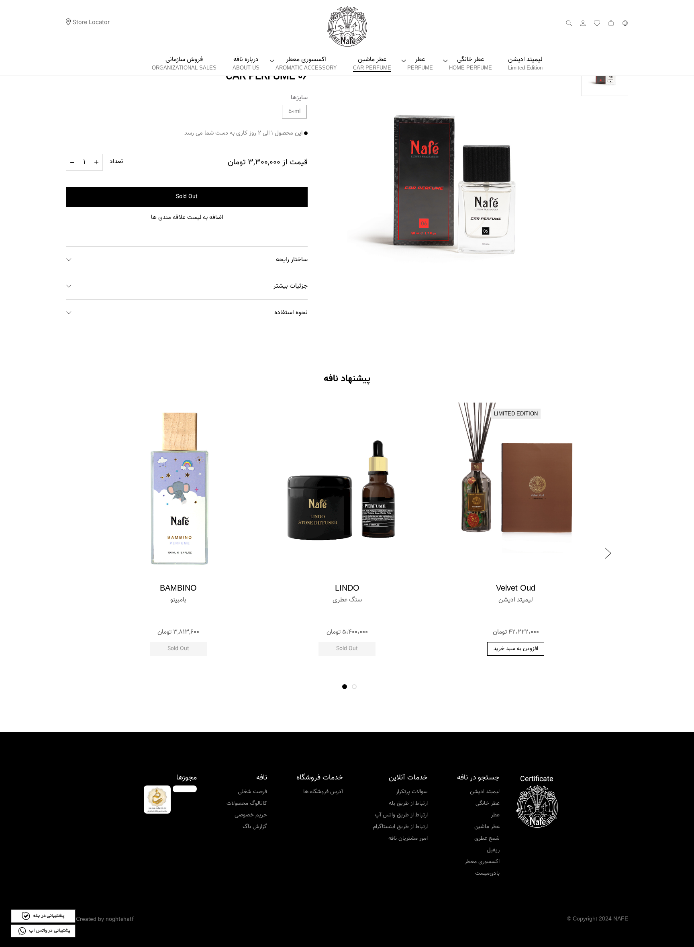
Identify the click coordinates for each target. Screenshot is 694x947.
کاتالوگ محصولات (247, 803)
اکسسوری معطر (482, 861)
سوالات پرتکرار (412, 791)
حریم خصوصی (251, 815)
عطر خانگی (488, 803)
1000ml (515, 616)
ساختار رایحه (292, 260)
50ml (294, 111)
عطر (495, 815)
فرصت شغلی (252, 791)
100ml (178, 616)
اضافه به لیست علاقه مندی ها (187, 217)
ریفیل (493, 850)
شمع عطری (487, 838)
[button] (344, 686)
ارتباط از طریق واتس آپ (401, 815)
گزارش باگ (255, 826)
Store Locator (91, 22)
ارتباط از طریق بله (408, 803)
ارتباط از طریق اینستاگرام (400, 826)
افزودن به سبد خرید (516, 648)
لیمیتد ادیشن (485, 791)
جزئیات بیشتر (290, 286)
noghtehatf (120, 919)
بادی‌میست (487, 873)
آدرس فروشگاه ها (323, 791)
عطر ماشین (487, 826)
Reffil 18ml (347, 616)
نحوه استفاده (291, 313)
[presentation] (86, 553)
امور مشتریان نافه (408, 838)
